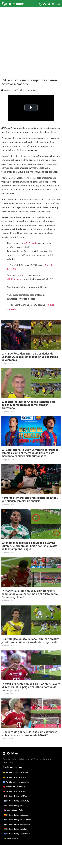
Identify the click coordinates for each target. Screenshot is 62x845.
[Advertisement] (31, 41)
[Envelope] (53, 4)
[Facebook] (44, 4)
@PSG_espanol (14, 279)
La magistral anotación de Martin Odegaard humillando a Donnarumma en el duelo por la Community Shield (29, 594)
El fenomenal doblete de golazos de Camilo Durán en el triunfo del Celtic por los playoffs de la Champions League (29, 546)
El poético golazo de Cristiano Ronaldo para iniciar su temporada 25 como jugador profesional (28, 404)
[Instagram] (40, 4)
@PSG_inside (30, 243)
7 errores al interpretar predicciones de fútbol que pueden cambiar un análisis (29, 499)
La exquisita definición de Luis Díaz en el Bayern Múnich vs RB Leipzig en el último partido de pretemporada (30, 687)
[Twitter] (48, 4)
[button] (59, 4)
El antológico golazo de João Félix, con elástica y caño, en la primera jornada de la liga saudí (30, 640)
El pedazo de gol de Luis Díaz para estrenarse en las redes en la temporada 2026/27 (29, 733)
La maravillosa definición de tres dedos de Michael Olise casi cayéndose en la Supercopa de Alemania (29, 356)
